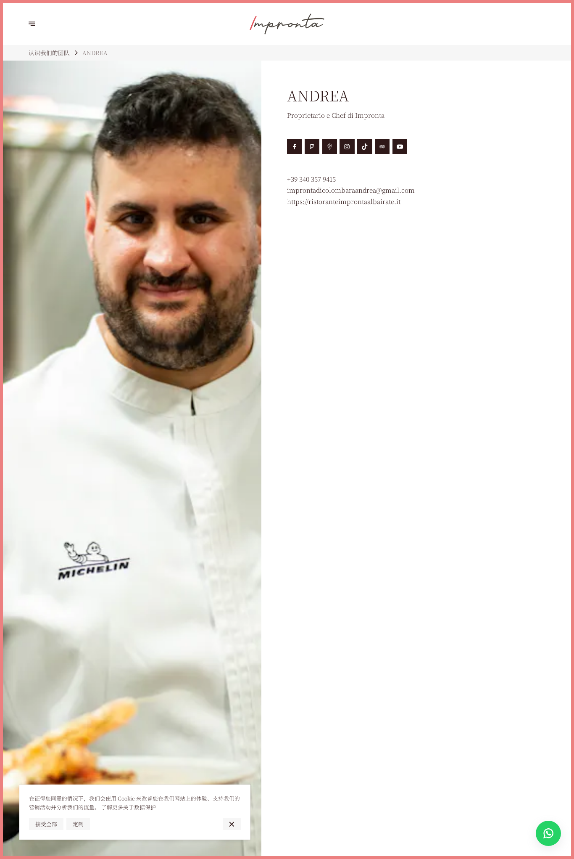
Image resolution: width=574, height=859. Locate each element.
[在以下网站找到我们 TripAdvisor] (382, 146)
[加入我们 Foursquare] (312, 146)
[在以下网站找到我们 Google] (329, 146)
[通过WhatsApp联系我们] (548, 833)
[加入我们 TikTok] (364, 146)
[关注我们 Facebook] (294, 146)
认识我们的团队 (49, 52)
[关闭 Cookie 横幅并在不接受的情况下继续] (232, 824)
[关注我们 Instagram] (347, 146)
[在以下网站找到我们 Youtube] (399, 146)
